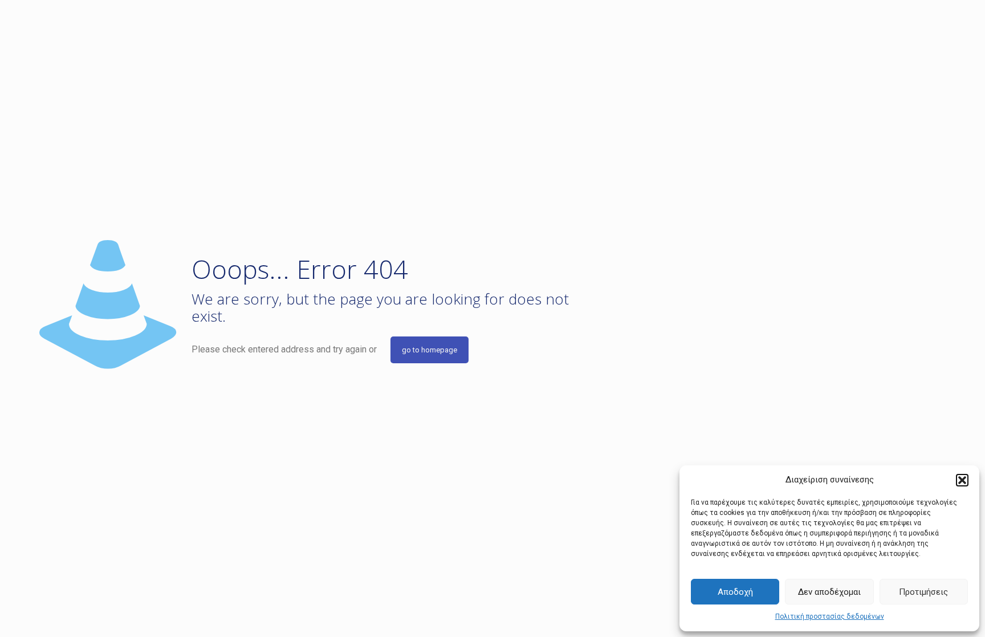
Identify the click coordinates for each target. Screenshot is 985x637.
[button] (962, 480)
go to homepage (429, 350)
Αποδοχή (735, 592)
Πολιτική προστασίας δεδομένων (829, 616)
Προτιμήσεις (923, 592)
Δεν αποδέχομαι (829, 592)
